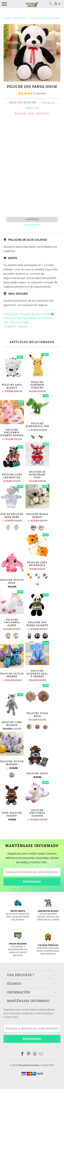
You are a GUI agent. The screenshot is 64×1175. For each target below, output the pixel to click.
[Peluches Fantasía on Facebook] (22, 1054)
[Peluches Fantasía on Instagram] (35, 1054)
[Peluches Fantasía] (32, 5)
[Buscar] (51, 4)
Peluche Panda (19, 322)
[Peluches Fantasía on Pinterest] (28, 1054)
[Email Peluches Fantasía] (41, 1054)
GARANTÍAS (32, 219)
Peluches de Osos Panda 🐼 (37, 314)
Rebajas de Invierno (40, 318)
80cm (25, 129)
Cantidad (32, 138)
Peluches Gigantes (15, 318)
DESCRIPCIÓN (32, 224)
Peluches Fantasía (28, 1065)
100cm (37, 129)
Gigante (22, 326)
